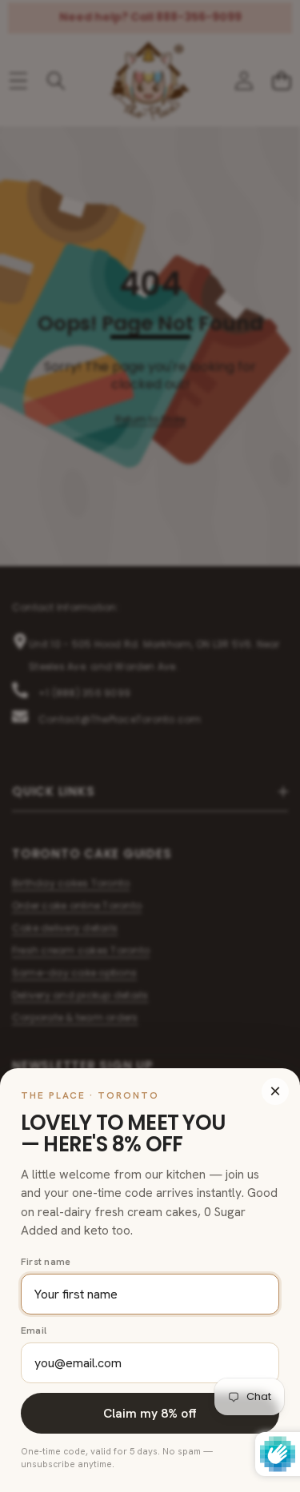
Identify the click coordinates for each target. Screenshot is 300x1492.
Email (33, 1330)
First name (45, 1261)
